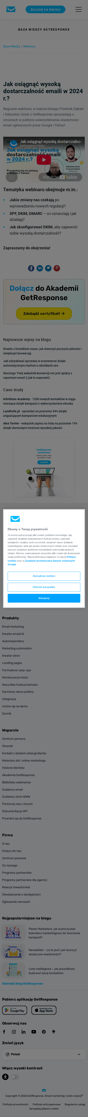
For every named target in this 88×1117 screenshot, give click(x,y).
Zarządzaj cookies (44, 576)
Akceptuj (44, 598)
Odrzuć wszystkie (44, 587)
